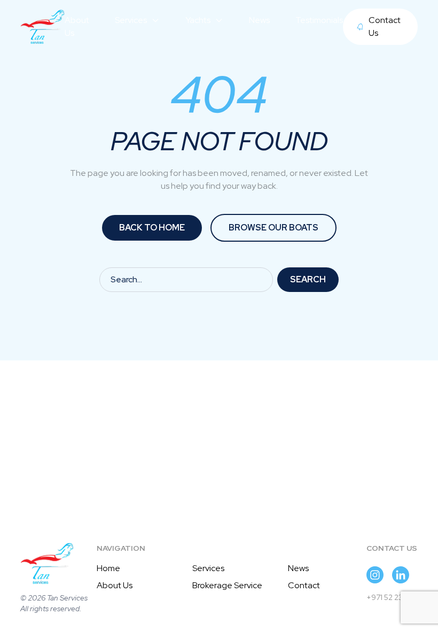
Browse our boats (273, 227)
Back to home (152, 227)
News (298, 568)
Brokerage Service (227, 585)
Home (108, 568)
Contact (304, 585)
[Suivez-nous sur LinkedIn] (400, 574)
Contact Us (385, 26)
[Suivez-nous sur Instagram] (375, 574)
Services (208, 568)
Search (308, 279)
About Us (114, 585)
